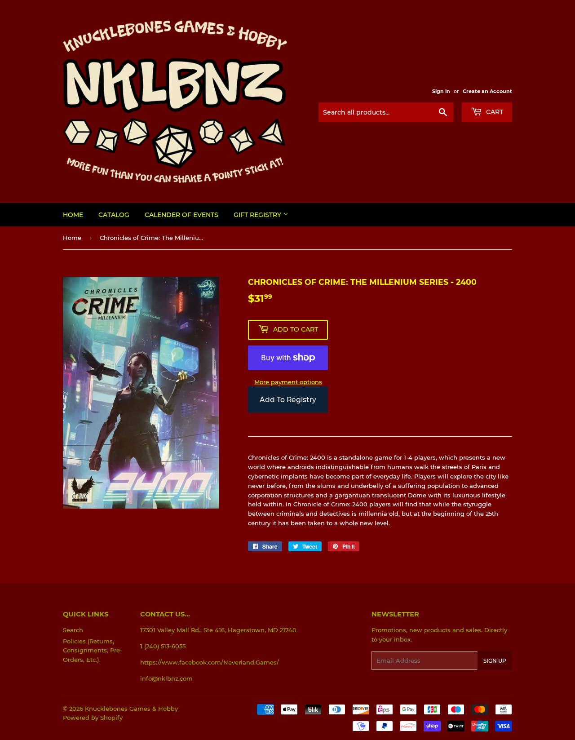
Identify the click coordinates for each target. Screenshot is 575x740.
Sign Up (494, 660)
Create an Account (487, 91)
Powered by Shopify (93, 717)
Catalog (113, 215)
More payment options (288, 382)
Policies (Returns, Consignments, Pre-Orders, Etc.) (92, 651)
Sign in (441, 91)
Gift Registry (258, 215)
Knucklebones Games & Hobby (131, 708)
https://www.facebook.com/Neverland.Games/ (209, 662)
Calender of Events (181, 215)
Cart (493, 112)
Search (73, 630)
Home (73, 215)
